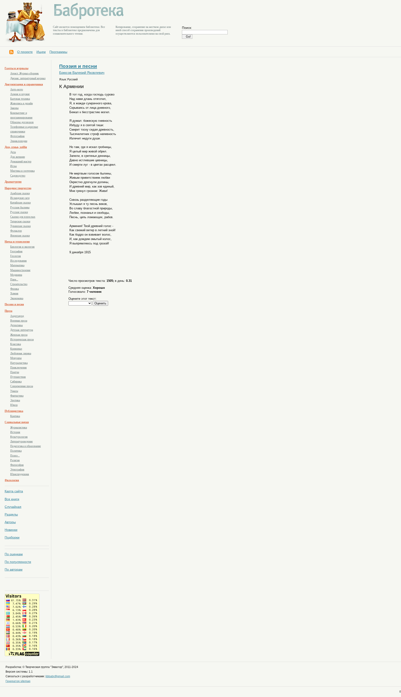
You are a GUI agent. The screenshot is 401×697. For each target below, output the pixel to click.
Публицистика (14, 411)
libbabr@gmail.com (57, 676)
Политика (16, 450)
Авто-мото (16, 89)
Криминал (16, 348)
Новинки (11, 530)
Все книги (12, 499)
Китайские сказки (20, 202)
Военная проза (18, 320)
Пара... (14, 279)
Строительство (18, 284)
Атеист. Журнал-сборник (24, 73)
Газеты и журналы (16, 68)
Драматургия (13, 181)
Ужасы (14, 391)
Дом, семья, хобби (16, 147)
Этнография (17, 469)
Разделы (11, 514)
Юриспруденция (19, 474)
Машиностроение (20, 270)
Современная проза (21, 386)
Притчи (14, 372)
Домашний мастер (20, 161)
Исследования (18, 260)
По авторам (14, 569)
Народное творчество (18, 188)
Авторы (10, 522)
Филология (12, 480)
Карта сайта (14, 491)
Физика (14, 288)
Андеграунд (17, 316)
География (16, 251)
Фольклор (16, 230)
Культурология (19, 436)
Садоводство (17, 175)
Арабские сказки (20, 193)
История (15, 432)
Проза (8, 310)
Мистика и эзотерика (22, 170)
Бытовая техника (20, 98)
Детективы (16, 325)
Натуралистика (19, 363)
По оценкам (14, 554)
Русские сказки (19, 212)
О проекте (25, 52)
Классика (15, 344)
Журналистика (18, 427)
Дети (13, 152)
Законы (14, 108)
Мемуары (16, 358)
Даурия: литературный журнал (27, 78)
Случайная (13, 507)
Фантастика (16, 395)
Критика (15, 416)
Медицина (16, 274)
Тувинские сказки (20, 226)
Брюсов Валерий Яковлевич (81, 73)
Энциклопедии (18, 141)
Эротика (15, 400)
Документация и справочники (24, 84)
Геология (15, 256)
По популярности (18, 562)
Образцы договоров (22, 122)
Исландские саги (19, 198)
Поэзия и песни (14, 304)
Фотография (17, 136)
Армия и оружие (20, 94)
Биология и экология (22, 246)
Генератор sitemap (18, 681)
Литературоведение (21, 441)
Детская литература (21, 330)
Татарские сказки (20, 221)
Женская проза (18, 334)
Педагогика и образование (25, 446)
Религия (15, 460)
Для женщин (17, 156)
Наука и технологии (17, 241)
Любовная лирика (20, 353)
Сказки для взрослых (22, 216)
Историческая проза (22, 339)
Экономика (16, 298)
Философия (17, 465)
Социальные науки (17, 422)
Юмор (14, 405)
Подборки (12, 537)
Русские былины (19, 207)
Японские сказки (20, 235)
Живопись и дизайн (21, 103)
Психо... (15, 455)
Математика (17, 265)
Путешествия (18, 376)
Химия (14, 293)
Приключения (18, 367)
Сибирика (16, 381)
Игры (13, 166)
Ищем (41, 52)
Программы (58, 52)
